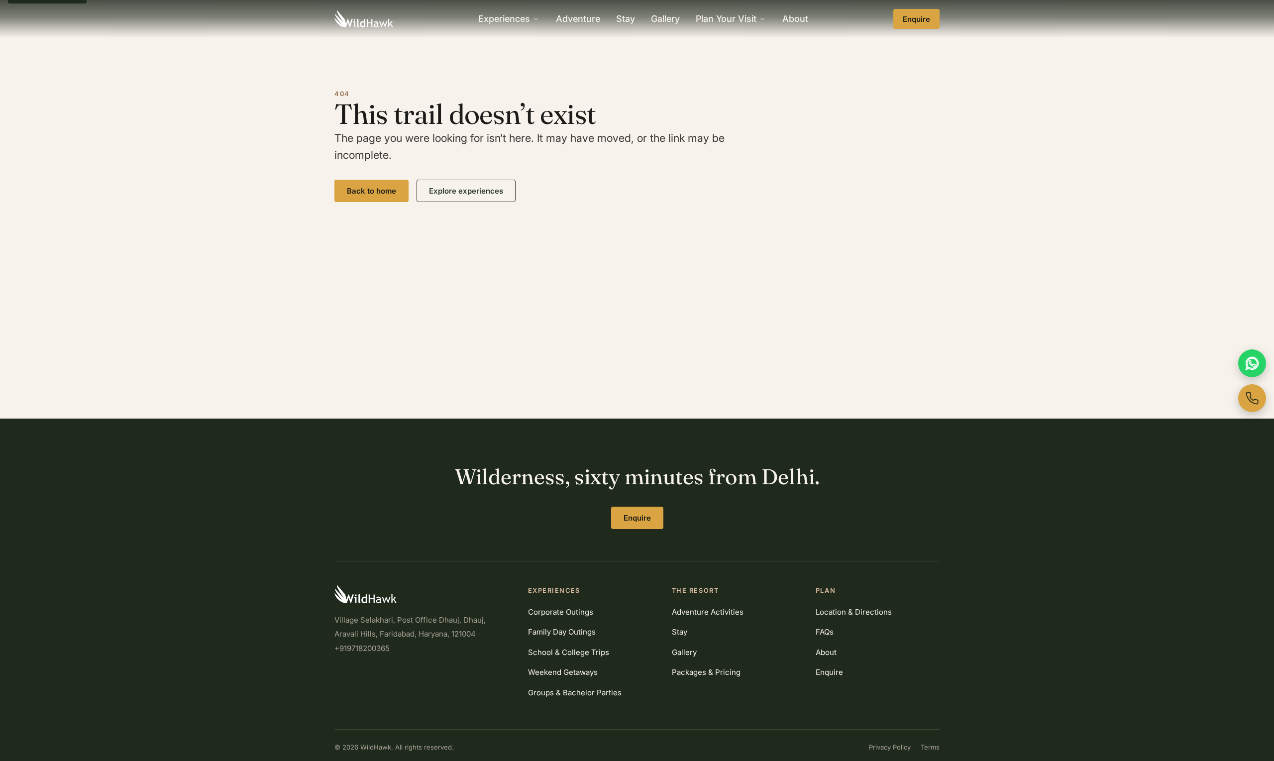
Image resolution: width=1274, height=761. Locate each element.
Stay (625, 18)
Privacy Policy (890, 747)
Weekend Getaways (563, 672)
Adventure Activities (707, 612)
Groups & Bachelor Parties (575, 692)
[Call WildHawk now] (1252, 398)
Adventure (578, 18)
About (795, 18)
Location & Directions (854, 612)
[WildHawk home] (363, 18)
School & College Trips (568, 652)
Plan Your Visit (726, 18)
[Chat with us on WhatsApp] (1252, 363)
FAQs (825, 632)
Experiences (504, 18)
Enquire (916, 19)
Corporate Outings (560, 612)
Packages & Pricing (706, 672)
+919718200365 (362, 648)
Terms (930, 747)
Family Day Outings (562, 632)
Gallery (665, 18)
